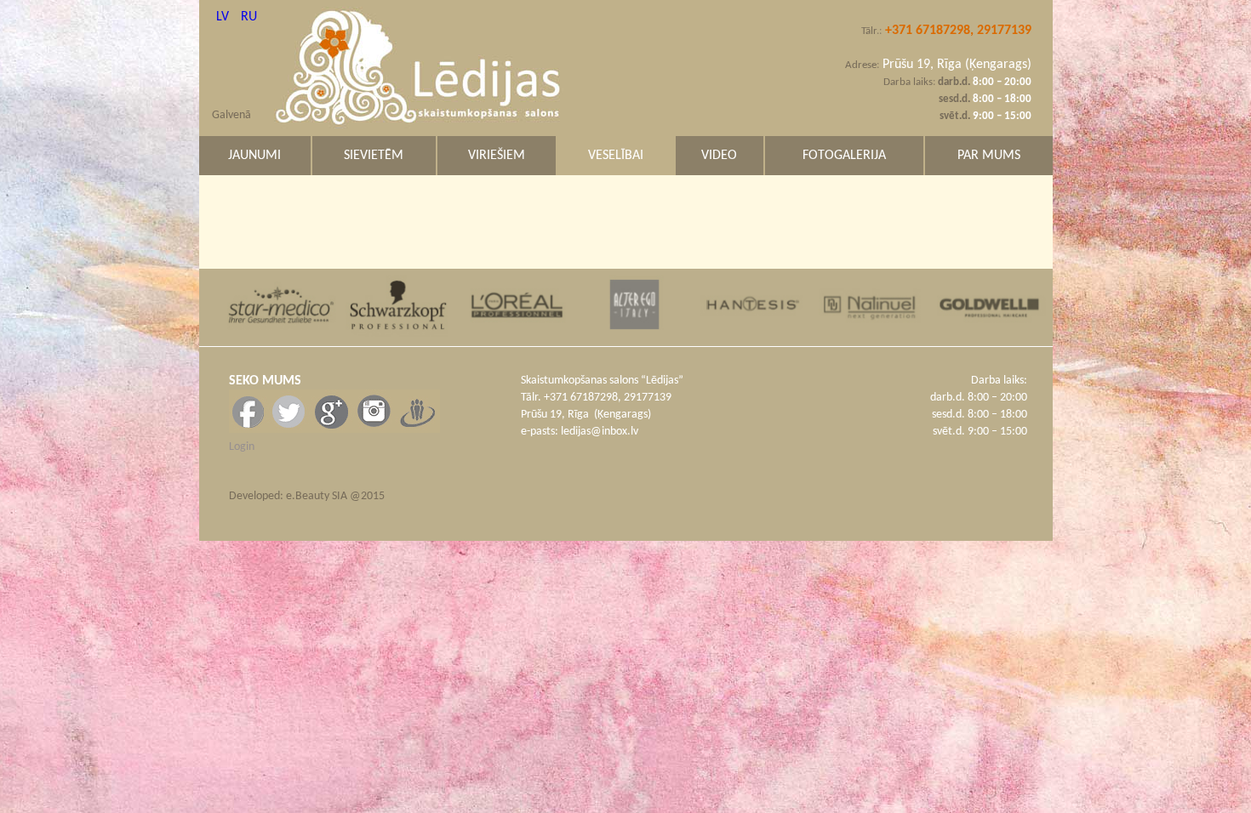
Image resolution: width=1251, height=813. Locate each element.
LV (224, 17)
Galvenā (231, 115)
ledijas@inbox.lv (599, 431)
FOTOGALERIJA (844, 155)
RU (249, 17)
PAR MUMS (988, 155)
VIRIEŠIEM (496, 155)
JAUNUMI (254, 155)
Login (241, 447)
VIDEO (719, 155)
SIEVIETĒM (373, 155)
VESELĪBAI (615, 155)
